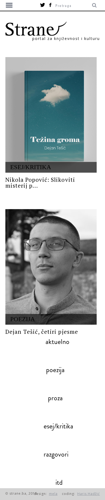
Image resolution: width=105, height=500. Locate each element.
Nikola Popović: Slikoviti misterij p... (40, 182)
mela (53, 493)
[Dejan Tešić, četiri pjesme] (51, 267)
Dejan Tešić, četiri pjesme (41, 331)
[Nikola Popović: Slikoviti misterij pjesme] (51, 115)
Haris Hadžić (88, 493)
